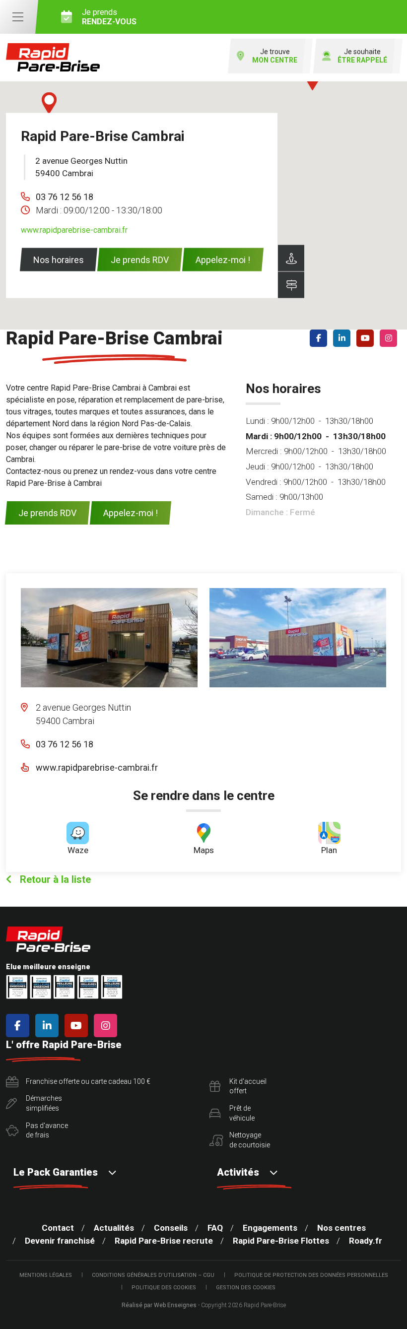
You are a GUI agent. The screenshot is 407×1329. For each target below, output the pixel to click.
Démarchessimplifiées (44, 1103)
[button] (49, 103)
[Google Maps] (291, 284)
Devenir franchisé (60, 1241)
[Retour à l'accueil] (53, 57)
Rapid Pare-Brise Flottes (281, 1241)
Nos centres (341, 1228)
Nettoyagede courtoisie (249, 1140)
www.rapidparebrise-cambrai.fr (74, 229)
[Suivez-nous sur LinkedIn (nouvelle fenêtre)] (343, 338)
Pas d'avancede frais (47, 1130)
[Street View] (291, 258)
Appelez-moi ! (223, 259)
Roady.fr (365, 1241)
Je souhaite (362, 56)
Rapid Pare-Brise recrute (164, 1241)
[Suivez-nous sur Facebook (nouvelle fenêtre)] (320, 338)
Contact (58, 1228)
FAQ (215, 1228)
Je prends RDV (140, 259)
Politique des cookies (164, 1287)
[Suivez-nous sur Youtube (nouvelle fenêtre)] (367, 338)
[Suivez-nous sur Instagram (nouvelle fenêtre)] (390, 338)
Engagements (270, 1228)
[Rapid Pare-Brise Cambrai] (109, 637)
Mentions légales (45, 1275)
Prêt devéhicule (242, 1113)
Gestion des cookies (245, 1287)
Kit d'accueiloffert (248, 1086)
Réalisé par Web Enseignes (159, 1305)
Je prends (109, 16)
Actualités (114, 1228)
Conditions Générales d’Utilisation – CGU (153, 1275)
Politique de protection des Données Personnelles (311, 1275)
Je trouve (274, 56)
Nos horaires (58, 259)
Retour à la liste (54, 879)
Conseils (171, 1228)
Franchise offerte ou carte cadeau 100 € (88, 1081)
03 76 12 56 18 (64, 196)
